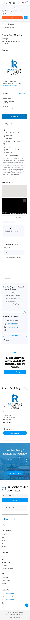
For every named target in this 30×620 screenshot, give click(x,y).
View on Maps (21, 93)
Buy (12, 8)
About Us (4, 534)
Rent (6, 8)
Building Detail (13, 81)
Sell (3, 559)
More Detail (7, 247)
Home (5, 24)
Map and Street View (8, 83)
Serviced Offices (6, 562)
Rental (4, 556)
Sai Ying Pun (9, 429)
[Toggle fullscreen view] (24, 200)
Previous (23, 388)
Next (26, 388)
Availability (14, 116)
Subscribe (15, 500)
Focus (3, 543)
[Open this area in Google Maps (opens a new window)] (5, 213)
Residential (9, 426)
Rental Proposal (9, 222)
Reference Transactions (10, 85)
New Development (17, 10)
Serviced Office (21, 8)
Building (7, 10)
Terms (18, 213)
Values (3, 537)
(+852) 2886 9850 (12, 324)
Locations (4, 546)
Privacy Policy (6, 580)
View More (8, 234)
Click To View (15, 433)
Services (4, 540)
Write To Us (15, 335)
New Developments (7, 568)
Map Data (14, 213)
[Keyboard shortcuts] (10, 213)
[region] (14, 206)
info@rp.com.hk (12, 321)
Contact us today (15, 473)
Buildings (4, 565)
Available (18, 83)
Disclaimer (5, 577)
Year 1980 (8, 422)
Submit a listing (15, 372)
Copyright (4, 583)
